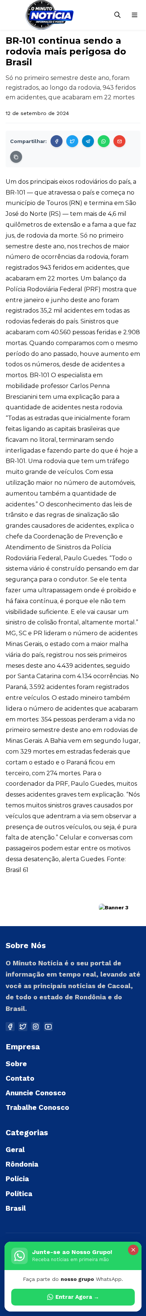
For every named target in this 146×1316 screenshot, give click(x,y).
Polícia (17, 1178)
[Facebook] (57, 141)
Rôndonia (22, 1164)
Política (19, 1193)
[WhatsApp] (104, 141)
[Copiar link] (16, 157)
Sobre (16, 1063)
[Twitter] (72, 141)
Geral (15, 1149)
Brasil (16, 1208)
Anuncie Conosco (36, 1093)
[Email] (119, 141)
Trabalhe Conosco (37, 1107)
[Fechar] (133, 1250)
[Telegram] (88, 141)
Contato (20, 1078)
